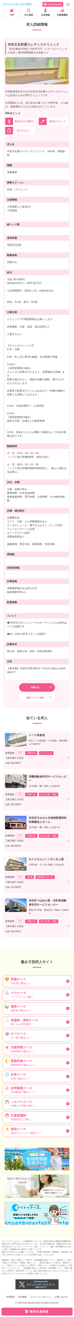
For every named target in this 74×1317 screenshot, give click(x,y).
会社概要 (22, 1297)
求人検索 (28, 15)
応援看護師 (62, 15)
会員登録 (45, 15)
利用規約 (10, 1297)
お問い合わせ (61, 1297)
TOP (12, 15)
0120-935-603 (55, 4)
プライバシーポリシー (41, 1297)
